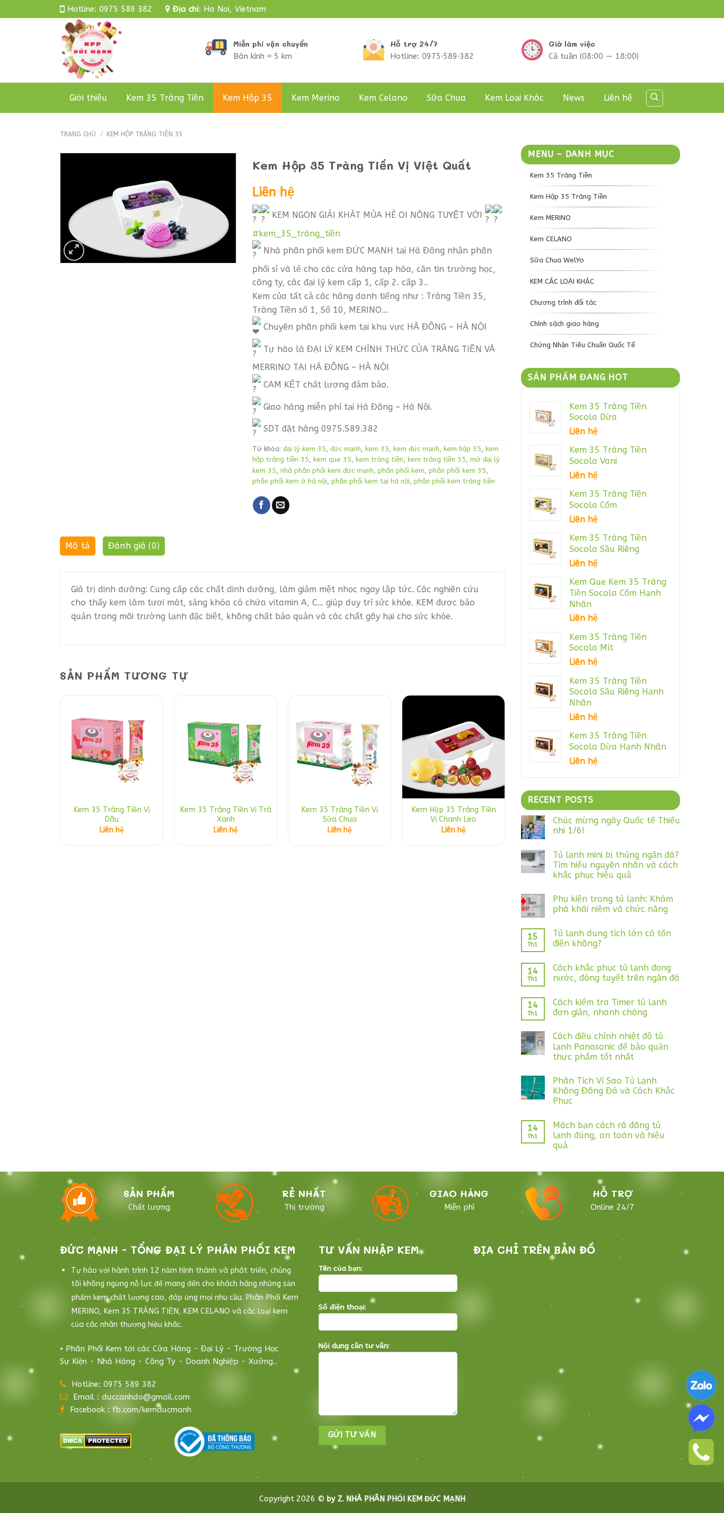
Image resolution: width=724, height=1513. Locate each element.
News (574, 98)
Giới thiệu (88, 98)
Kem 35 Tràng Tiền (165, 98)
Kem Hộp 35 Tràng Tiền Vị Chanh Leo (453, 814)
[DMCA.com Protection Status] (95, 1440)
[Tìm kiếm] (655, 98)
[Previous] (60, 774)
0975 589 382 (125, 9)
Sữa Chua (446, 98)
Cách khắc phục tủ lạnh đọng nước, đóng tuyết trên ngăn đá (616, 973)
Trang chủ (78, 134)
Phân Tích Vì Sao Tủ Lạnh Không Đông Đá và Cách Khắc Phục (614, 1091)
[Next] (505, 774)
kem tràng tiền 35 (437, 459)
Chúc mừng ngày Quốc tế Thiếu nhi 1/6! (616, 825)
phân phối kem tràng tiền (454, 481)
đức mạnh (345, 449)
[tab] (77, 548)
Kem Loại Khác (514, 98)
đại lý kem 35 (304, 449)
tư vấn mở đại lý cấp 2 (103, 1478)
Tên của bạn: (341, 1268)
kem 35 (377, 449)
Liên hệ (618, 98)
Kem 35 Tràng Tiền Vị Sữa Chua (339, 814)
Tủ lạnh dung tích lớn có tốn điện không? (612, 938)
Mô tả (77, 546)
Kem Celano (383, 98)
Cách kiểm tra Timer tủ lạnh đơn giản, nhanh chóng (610, 1007)
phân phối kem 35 (457, 470)
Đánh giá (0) (134, 546)
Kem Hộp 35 (247, 98)
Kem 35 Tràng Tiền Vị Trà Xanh (225, 814)
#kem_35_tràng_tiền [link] (296, 233)
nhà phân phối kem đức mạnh (327, 470)
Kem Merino (316, 98)
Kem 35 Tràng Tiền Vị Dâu (111, 814)
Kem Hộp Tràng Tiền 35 (144, 134)
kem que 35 (332, 459)
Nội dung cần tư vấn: (354, 1346)
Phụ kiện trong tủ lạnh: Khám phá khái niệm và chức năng (613, 904)
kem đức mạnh (416, 449)
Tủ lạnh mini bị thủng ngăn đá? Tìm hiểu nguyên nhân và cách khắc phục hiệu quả (616, 865)
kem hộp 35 (462, 449)
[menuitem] (600, 175)
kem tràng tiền (379, 459)
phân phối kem (401, 470)
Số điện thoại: (342, 1307)
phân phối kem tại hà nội (370, 481)
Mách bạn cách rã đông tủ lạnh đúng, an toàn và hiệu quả (609, 1135)
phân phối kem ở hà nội (289, 481)
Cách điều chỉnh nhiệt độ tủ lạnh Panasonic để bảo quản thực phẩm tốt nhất (610, 1046)
